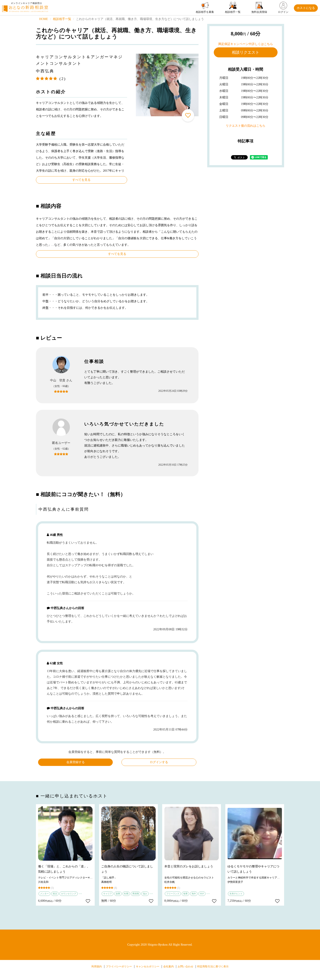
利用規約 (96, 966)
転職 (126, 893)
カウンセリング (68, 893)
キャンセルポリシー (147, 966)
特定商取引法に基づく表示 (213, 966)
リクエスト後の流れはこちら (245, 125)
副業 (118, 893)
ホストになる (306, 8)
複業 (185, 893)
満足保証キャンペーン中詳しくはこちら (245, 44)
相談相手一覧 (62, 19)
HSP (202, 893)
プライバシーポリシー (119, 966)
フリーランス (172, 893)
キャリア (107, 893)
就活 (55, 893)
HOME (43, 19)
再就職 (135, 893)
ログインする (159, 762)
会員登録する (75, 762)
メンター (44, 893)
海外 (194, 893)
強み (145, 893)
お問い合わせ (185, 966)
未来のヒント (236, 893)
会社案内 (168, 966)
